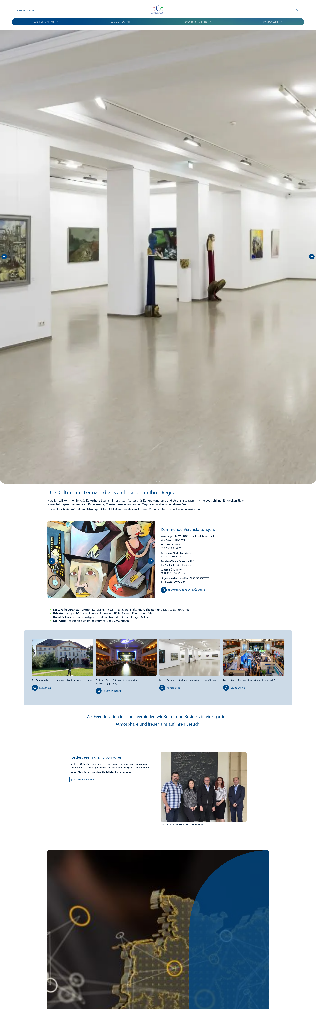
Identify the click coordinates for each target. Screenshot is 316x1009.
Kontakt (21, 10)
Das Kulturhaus (44, 21)
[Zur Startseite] (158, 10)
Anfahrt (30, 10)
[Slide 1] (156, 481)
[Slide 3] (159, 481)
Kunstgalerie (270, 21)
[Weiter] (312, 256)
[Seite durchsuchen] (297, 10)
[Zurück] (4, 256)
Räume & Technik (120, 21)
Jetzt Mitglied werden (83, 779)
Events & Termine (196, 21)
